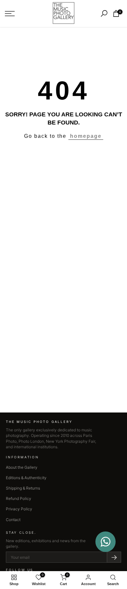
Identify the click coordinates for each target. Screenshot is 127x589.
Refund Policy (18, 498)
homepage (86, 136)
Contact (13, 519)
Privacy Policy (19, 508)
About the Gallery (21, 467)
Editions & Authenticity (26, 477)
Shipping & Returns (23, 488)
